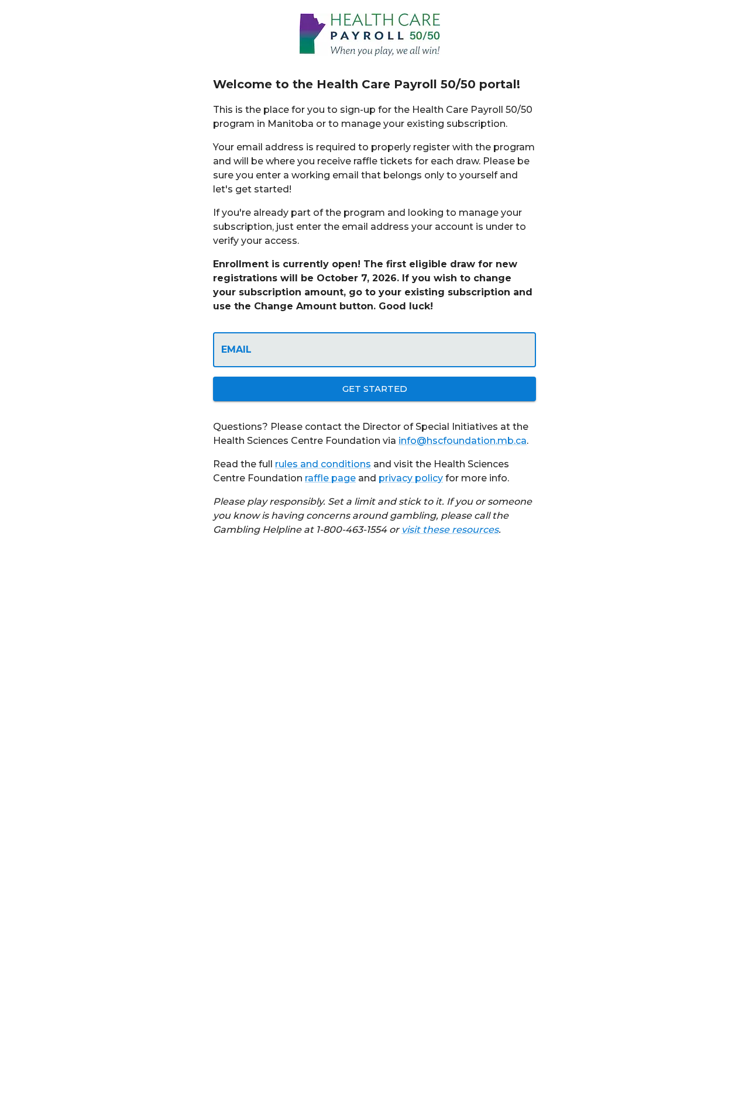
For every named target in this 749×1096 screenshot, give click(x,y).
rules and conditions (323, 464)
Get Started (374, 388)
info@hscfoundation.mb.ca (462, 440)
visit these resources (450, 529)
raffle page (330, 478)
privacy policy (411, 478)
